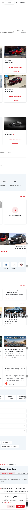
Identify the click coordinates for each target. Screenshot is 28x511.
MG (21, 268)
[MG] (21, 264)
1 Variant (15, 143)
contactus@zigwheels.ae (21, 491)
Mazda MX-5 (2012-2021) (9, 446)
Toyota (3, 477)
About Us (5, 491)
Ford (19, 479)
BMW (8, 479)
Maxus (13, 268)
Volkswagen (6, 268)
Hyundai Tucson (21, 247)
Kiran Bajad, (8, 357)
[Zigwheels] (3, 2)
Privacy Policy (8, 502)
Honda (25, 479)
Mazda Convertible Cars (15, 185)
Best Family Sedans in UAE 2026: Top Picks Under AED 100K (14, 350)
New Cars (6, 464)
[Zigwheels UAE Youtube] (27, 505)
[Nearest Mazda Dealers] (23, 286)
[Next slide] (27, 243)
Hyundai (20, 477)
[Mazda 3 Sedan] (15, 123)
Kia (24, 477)
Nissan (8, 477)
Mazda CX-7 (7, 443)
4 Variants (15, 71)
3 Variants (15, 100)
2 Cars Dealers (10, 398)
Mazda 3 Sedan (9, 132)
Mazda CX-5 (8, 60)
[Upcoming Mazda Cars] (23, 196)
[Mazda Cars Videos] (23, 304)
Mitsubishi (15, 477)
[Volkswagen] (6, 264)
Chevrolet (15, 479)
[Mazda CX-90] (15, 81)
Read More (23, 32)
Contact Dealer (10, 298)
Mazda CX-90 (9, 89)
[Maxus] (14, 264)
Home (1, 464)
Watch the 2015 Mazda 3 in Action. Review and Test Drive (14, 320)
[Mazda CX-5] (15, 51)
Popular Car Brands (7, 473)
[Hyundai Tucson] (17, 239)
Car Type (13, 181)
